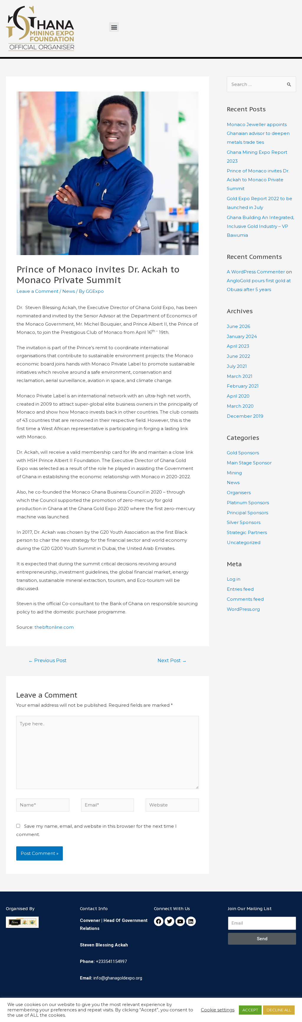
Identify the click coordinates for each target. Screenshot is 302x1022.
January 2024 (242, 336)
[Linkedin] (191, 921)
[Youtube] (180, 921)
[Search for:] (261, 84)
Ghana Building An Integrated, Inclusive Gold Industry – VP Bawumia (260, 226)
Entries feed (240, 589)
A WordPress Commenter (256, 272)
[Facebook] (158, 921)
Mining (234, 473)
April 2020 (238, 396)
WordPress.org (243, 609)
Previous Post (47, 660)
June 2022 (238, 356)
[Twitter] (169, 921)
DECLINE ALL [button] (279, 1010)
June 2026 (238, 326)
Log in (233, 579)
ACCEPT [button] (250, 1010)
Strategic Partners (247, 532)
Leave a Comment (37, 291)
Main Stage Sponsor (249, 463)
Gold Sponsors (243, 453)
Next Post (172, 660)
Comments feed (245, 599)
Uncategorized (243, 542)
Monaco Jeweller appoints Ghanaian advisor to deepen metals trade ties (258, 133)
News (68, 291)
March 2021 (239, 376)
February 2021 (243, 386)
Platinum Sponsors (248, 502)
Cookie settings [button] (217, 1010)
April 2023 (238, 346)
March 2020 (240, 406)
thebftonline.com (54, 627)
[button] (114, 27)
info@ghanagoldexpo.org (117, 978)
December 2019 (245, 416)
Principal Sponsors (247, 512)
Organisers (239, 492)
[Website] (172, 806)
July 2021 (237, 366)
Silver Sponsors (243, 522)
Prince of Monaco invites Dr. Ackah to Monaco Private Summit (258, 179)
